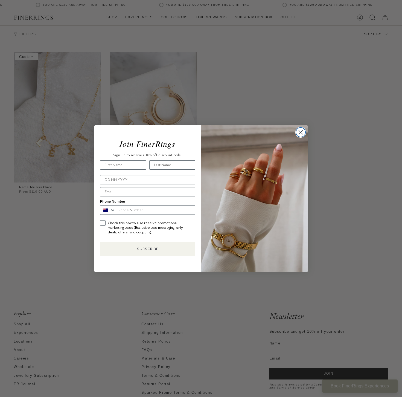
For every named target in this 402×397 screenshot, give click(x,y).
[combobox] (108, 210)
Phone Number (112, 201)
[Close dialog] (300, 132)
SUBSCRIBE (147, 249)
